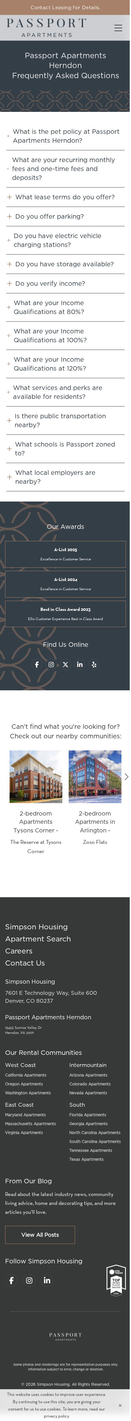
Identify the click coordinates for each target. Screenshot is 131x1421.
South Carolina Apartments (95, 1141)
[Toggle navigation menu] (118, 28)
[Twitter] (65, 664)
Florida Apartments (87, 1114)
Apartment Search (38, 939)
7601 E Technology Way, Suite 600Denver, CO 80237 (51, 997)
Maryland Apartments (25, 1114)
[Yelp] (94, 664)
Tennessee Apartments (90, 1150)
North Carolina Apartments (95, 1132)
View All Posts (40, 1235)
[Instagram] (51, 664)
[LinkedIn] (79, 664)
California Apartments (25, 1075)
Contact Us (25, 963)
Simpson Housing (36, 927)
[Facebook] (37, 664)
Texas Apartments (86, 1159)
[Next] (126, 776)
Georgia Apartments (88, 1123)
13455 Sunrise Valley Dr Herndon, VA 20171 (23, 1030)
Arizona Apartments (88, 1075)
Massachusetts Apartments (30, 1123)
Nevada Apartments (88, 1093)
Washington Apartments (28, 1093)
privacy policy (56, 1416)
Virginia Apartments (24, 1132)
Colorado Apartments (90, 1084)
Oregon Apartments (24, 1084)
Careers (18, 951)
